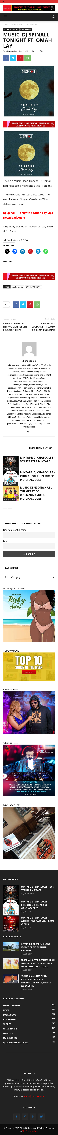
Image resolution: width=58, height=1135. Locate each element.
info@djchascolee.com (34, 1096)
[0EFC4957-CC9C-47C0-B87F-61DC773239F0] (29, 616)
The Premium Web (30, 1131)
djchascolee (11, 51)
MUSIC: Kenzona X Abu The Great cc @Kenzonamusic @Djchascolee (36, 493)
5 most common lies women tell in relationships (15, 326)
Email (6, 541)
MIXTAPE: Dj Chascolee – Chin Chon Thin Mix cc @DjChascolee (37, 476)
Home (6, 24)
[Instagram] (25, 1117)
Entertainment (17, 24)
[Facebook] (16, 1117)
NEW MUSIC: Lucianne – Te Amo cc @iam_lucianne (43, 326)
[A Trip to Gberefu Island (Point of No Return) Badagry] (11, 946)
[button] (53, 17)
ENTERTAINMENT (33, 287)
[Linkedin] (33, 1117)
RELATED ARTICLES (15, 448)
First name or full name (14, 529)
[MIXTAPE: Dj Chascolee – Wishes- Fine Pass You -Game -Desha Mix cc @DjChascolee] (11, 924)
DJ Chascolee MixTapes (10, 469)
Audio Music (32, 24)
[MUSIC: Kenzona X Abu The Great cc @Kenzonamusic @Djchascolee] (11, 493)
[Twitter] (42, 1117)
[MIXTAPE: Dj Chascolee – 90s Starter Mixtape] (11, 463)
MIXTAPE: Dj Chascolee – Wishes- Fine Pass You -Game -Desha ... (37, 921)
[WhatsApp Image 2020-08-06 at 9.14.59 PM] (29, 666)
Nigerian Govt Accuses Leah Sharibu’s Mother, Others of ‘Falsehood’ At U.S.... (38, 963)
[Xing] (29, 432)
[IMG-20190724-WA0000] (29, 8)
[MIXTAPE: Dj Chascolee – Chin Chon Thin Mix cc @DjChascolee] (11, 478)
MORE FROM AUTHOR (40, 448)
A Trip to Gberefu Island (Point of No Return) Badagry (36, 947)
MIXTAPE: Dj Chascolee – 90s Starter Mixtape (37, 459)
